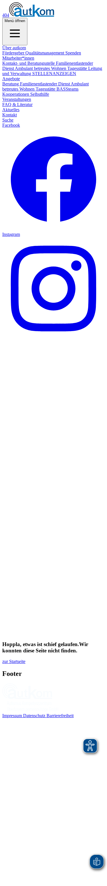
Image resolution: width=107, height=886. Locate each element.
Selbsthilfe (39, 94)
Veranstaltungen (16, 99)
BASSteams (67, 89)
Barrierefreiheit (60, 715)
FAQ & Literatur (17, 104)
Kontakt (9, 114)
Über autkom (14, 47)
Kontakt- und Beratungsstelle (29, 63)
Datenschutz (35, 715)
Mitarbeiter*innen (18, 58)
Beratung (11, 83)
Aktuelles (10, 109)
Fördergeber (13, 52)
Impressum (12, 715)
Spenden (73, 52)
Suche (7, 120)
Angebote (11, 78)
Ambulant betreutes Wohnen (41, 68)
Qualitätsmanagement (45, 52)
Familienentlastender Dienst (45, 83)
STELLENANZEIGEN (54, 73)
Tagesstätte (77, 68)
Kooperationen (16, 94)
